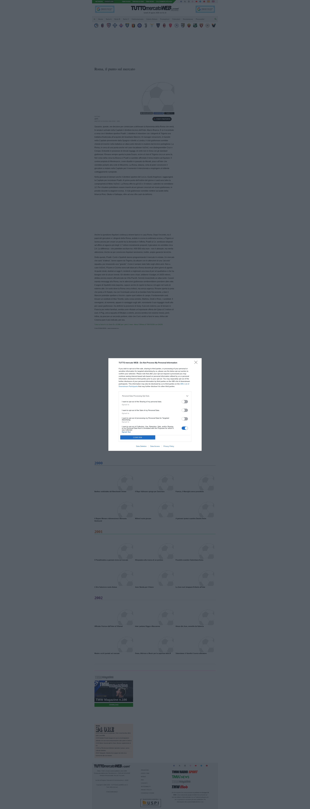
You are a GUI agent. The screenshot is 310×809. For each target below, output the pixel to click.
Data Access (155, 446)
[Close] (196, 363)
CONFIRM (137, 437)
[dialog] (155, 404)
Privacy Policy (168, 446)
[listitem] (155, 396)
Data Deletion (141, 446)
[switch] (185, 401)
